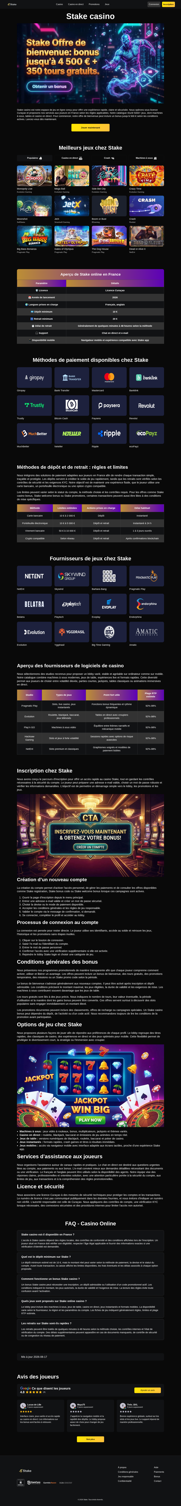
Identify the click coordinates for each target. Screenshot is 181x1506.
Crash (107, 158)
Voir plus (90, 1439)
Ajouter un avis (148, 1390)
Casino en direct (70, 158)
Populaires (32, 158)
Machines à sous (144, 158)
